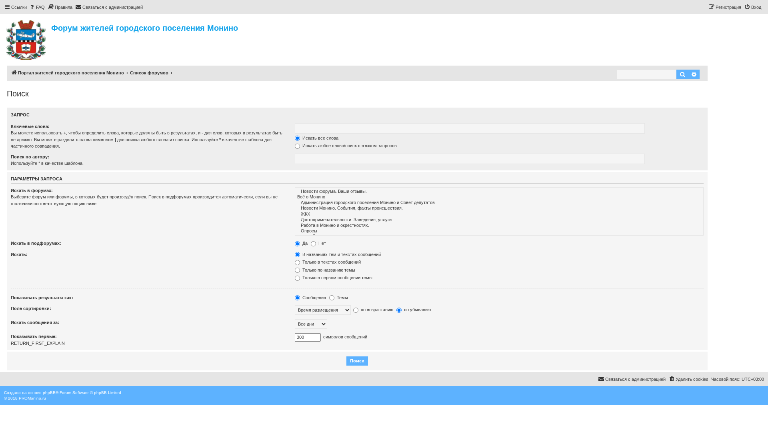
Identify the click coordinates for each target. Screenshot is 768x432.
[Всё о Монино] (499, 197)
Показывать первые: (34, 336)
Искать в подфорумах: (36, 243)
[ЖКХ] (499, 214)
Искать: (19, 254)
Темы (342, 297)
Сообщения (313, 297)
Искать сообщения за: (35, 322)
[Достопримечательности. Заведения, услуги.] (499, 220)
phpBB (49, 392)
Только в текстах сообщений (331, 262)
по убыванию (417, 309)
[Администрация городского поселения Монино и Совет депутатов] (499, 203)
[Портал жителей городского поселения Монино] (26, 39)
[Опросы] (499, 231)
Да (304, 243)
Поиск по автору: (30, 156)
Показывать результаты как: (42, 297)
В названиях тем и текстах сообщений (341, 254)
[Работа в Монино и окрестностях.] (499, 225)
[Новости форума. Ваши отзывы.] (499, 191)
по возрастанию (376, 309)
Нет (321, 243)
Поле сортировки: (31, 308)
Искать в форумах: (32, 190)
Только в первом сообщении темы (336, 277)
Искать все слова (319, 138)
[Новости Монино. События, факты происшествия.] (499, 208)
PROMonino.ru (32, 398)
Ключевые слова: (30, 126)
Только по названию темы (328, 270)
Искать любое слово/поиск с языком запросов (349, 145)
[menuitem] (37, 7)
